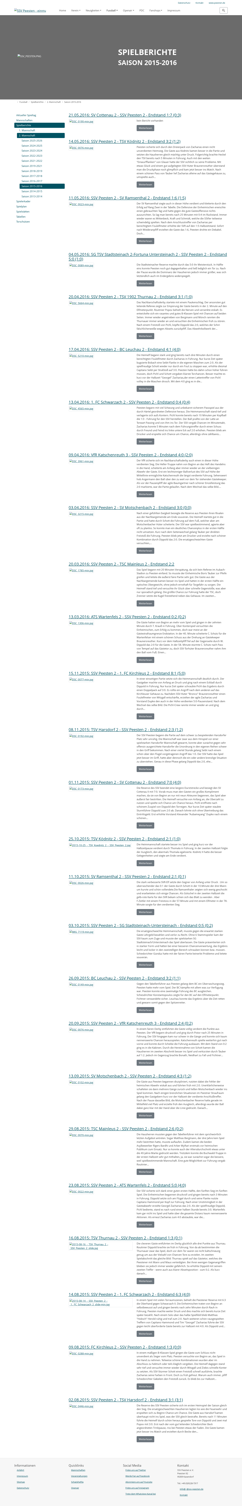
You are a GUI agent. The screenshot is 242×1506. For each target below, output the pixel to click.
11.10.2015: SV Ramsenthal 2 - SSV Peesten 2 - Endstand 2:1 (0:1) (127, 876)
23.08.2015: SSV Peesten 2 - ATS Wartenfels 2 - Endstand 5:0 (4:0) (127, 1185)
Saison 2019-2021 (32, 166)
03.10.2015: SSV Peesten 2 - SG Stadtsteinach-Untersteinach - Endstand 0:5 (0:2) (141, 925)
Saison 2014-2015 (32, 191)
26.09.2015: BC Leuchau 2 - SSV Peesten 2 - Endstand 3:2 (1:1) (124, 978)
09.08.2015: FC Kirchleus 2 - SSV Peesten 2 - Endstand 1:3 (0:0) (125, 1347)
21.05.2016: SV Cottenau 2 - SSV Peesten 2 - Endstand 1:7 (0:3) (125, 115)
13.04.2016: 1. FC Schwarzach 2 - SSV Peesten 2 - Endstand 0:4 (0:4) (129, 402)
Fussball (111, 10)
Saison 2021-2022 (32, 160)
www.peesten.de (217, 2)
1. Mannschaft (27, 130)
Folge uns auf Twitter (135, 1470)
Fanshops (154, 10)
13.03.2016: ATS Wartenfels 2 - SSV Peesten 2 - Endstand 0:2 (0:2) (127, 616)
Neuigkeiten (92, 10)
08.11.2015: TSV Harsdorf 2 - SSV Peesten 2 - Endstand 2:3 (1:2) (126, 729)
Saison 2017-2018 (32, 176)
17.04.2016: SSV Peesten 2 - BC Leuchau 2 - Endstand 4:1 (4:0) (124, 349)
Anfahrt (20, 1470)
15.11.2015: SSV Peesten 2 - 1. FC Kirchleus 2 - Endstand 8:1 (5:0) (127, 673)
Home (62, 10)
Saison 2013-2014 (32, 196)
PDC (141, 10)
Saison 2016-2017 (32, 181)
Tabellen (21, 216)
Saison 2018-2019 (32, 171)
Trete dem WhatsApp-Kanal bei (140, 1493)
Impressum (173, 10)
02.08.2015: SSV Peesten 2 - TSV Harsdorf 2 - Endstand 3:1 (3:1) (126, 1399)
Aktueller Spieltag (26, 115)
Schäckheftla (77, 1481)
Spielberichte (23, 125)
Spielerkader (23, 201)
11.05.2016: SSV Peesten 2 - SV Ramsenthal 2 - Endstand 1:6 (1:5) (127, 197)
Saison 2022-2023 (32, 155)
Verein (75, 10)
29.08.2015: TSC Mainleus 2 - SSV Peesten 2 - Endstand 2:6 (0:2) (126, 1128)
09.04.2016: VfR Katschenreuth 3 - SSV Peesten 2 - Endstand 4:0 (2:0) (131, 454)
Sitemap (21, 1481)
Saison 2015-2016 (32, 186)
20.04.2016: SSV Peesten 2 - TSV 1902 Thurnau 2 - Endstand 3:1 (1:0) (130, 296)
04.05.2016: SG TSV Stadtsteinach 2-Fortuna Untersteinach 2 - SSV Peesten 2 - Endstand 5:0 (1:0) (148, 257)
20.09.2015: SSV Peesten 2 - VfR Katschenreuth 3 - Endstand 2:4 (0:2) (131, 1023)
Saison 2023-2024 (32, 150)
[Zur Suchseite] (224, 10)
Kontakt (199, 2)
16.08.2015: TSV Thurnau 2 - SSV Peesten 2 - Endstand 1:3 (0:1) (125, 1237)
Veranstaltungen (79, 1476)
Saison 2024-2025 (32, 145)
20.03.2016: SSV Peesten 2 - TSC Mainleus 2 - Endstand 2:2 (121, 564)
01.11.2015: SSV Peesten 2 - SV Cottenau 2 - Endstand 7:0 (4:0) (125, 782)
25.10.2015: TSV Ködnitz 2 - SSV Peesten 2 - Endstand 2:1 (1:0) (124, 838)
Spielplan (21, 206)
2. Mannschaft (27, 135)
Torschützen (23, 221)
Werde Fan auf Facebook (137, 1476)
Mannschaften (24, 120)
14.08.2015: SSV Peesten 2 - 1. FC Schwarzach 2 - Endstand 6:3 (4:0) (129, 1294)
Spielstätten (22, 211)
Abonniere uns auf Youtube (138, 1481)
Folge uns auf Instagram (137, 1487)
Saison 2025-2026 (32, 140)
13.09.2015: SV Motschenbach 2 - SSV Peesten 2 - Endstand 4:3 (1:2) (130, 1076)
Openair (127, 10)
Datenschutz (184, 2)
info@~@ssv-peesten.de (191, 1489)
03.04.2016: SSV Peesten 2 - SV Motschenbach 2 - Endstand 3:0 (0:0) (130, 507)
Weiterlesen (145, 128)
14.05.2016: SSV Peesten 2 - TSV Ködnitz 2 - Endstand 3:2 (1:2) (124, 141)
